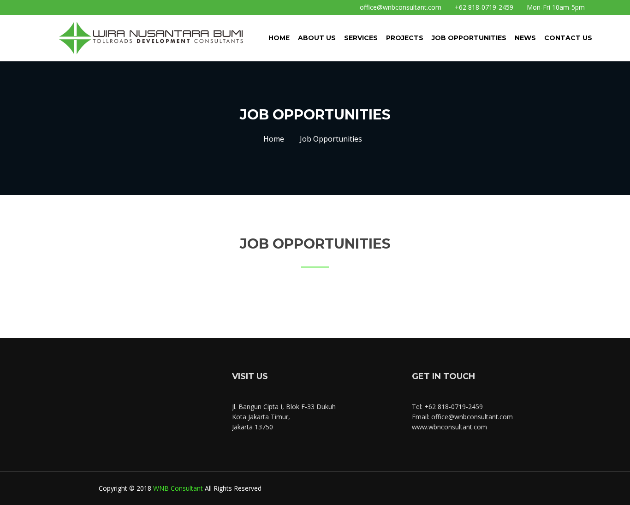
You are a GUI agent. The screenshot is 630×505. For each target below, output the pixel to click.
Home (279, 38)
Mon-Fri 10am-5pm (555, 7)
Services (361, 38)
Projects (404, 38)
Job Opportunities (469, 38)
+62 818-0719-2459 (483, 7)
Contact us (568, 38)
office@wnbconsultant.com (399, 7)
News (525, 38)
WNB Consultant (178, 488)
